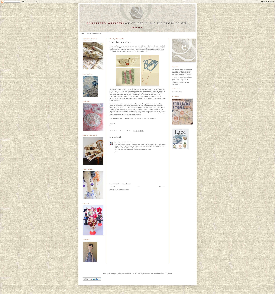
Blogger (170, 273)
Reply (116, 152)
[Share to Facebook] (141, 131)
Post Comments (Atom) (123, 189)
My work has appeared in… (94, 33)
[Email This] (135, 131)
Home (82, 33)
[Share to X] (139, 131)
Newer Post (113, 186)
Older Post (162, 186)
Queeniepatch (119, 142)
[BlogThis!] (137, 131)
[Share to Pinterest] (143, 131)
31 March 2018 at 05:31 (129, 142)
